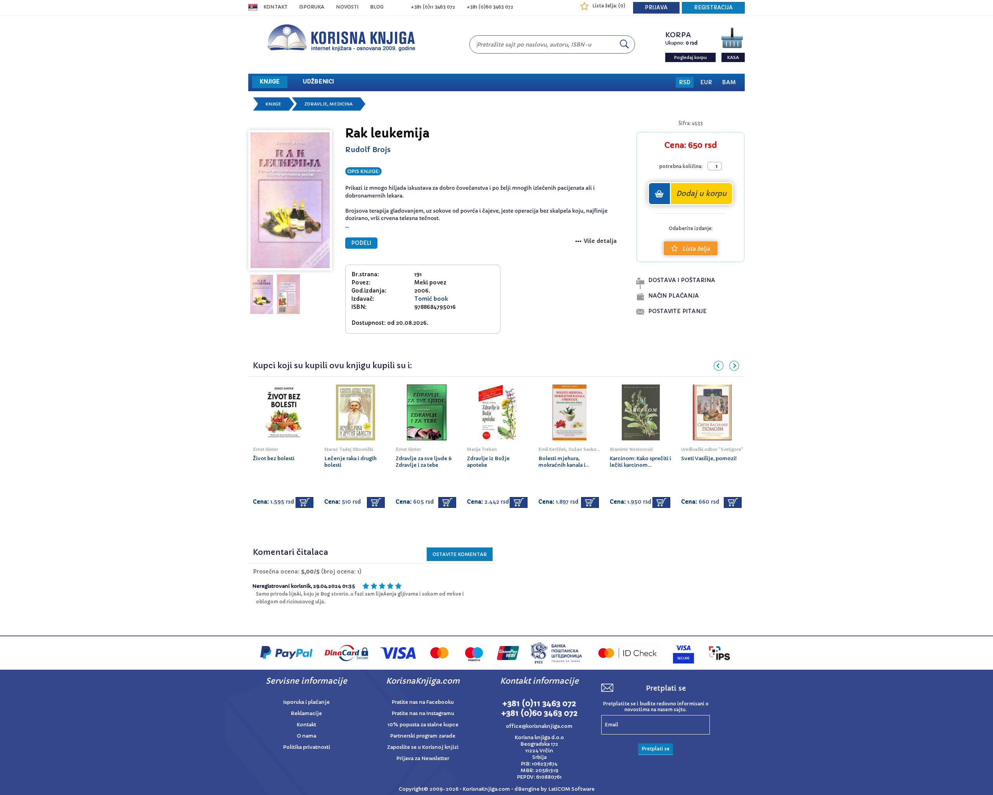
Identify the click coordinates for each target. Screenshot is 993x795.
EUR (706, 82)
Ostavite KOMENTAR (459, 554)
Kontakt (275, 7)
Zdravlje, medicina (328, 104)
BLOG (377, 7)
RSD (684, 82)
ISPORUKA (311, 7)
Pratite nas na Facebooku (423, 702)
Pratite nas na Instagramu (423, 713)
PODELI (361, 243)
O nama (306, 736)
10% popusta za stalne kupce (423, 724)
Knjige (273, 104)
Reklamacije (306, 713)
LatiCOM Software (571, 789)
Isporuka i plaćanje (306, 702)
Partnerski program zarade (422, 736)
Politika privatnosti (306, 747)
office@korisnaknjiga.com (539, 726)
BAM (729, 82)
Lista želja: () (608, 6)
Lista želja (696, 248)
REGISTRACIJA (713, 7)
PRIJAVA (656, 7)
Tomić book (431, 298)
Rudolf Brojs (368, 149)
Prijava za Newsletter (422, 758)
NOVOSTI (347, 7)
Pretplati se (655, 749)
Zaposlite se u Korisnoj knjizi (422, 747)
